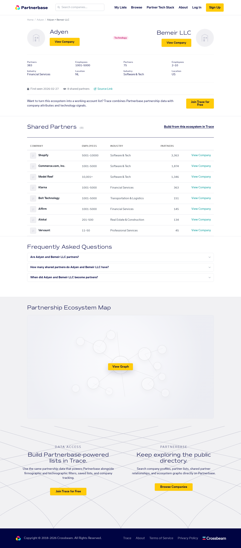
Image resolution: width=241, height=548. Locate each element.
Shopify (43, 155)
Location (80, 71)
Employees (81, 62)
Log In (196, 7)
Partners (32, 62)
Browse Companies (173, 487)
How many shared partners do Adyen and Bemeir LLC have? (69, 267)
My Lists (120, 7)
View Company (64, 42)
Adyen (40, 20)
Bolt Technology (48, 198)
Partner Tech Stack (160, 7)
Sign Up (214, 7)
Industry (31, 71)
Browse (136, 7)
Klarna (42, 187)
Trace (127, 538)
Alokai (42, 219)
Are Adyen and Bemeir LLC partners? (54, 257)
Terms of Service (161, 538)
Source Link (105, 89)
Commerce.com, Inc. (51, 166)
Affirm (42, 209)
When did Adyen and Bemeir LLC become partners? (64, 277)
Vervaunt (44, 230)
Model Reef (45, 177)
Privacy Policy (188, 538)
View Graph (120, 366)
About (183, 7)
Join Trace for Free (200, 103)
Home (30, 20)
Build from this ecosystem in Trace (189, 126)
